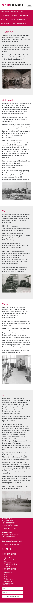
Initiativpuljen (8, 573)
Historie (14, 15)
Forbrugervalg (5, 23)
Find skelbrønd (8, 579)
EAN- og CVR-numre (10, 528)
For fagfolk (7, 566)
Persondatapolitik (9, 560)
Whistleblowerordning (10, 564)
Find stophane (8, 577)
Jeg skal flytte (8, 558)
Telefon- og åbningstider (11, 544)
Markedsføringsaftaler (18, 19)
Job (22, 11)
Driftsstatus (7, 562)
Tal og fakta (4, 19)
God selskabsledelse (19, 23)
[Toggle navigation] (29, 5)
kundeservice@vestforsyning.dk (12, 541)
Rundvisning (24, 15)
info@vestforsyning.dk (11, 525)
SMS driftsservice (9, 575)
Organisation (5, 15)
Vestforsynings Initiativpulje (9, 11)
